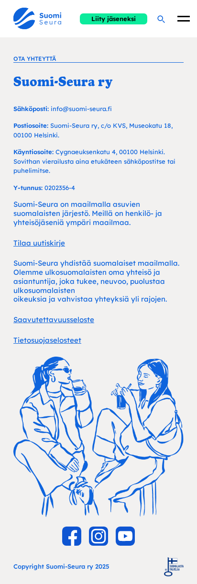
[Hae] (160, 18)
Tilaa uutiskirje (39, 242)
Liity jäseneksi (113, 18)
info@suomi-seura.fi (81, 108)
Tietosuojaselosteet (47, 340)
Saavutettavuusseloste (53, 319)
